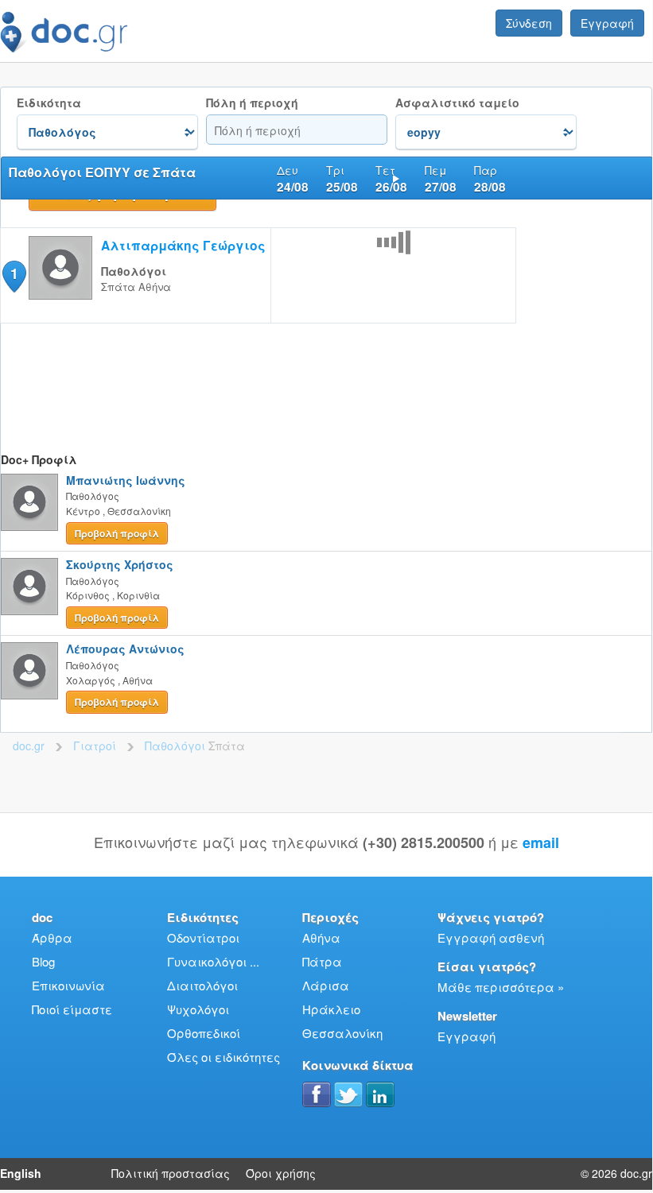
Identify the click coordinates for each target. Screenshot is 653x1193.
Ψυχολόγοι (198, 1009)
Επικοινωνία (68, 985)
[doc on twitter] (348, 1094)
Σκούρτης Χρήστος (119, 564)
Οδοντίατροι (203, 937)
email (541, 842)
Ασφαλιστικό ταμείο (457, 102)
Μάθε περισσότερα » (500, 986)
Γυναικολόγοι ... (213, 961)
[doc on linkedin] (380, 1094)
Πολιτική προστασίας (170, 1173)
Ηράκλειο (331, 1009)
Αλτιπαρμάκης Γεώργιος (183, 245)
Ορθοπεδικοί (203, 1033)
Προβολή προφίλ (117, 533)
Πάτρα (322, 961)
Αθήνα (321, 937)
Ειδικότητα (49, 102)
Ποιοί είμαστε (72, 1009)
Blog (43, 961)
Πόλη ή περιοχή (252, 102)
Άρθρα (52, 937)
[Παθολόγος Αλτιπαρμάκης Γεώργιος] (60, 294)
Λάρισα (325, 985)
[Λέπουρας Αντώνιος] (29, 670)
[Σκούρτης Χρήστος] (29, 586)
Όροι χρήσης (281, 1173)
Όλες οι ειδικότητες (223, 1056)
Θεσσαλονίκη (342, 1033)
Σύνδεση (529, 23)
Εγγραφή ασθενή (490, 937)
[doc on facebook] (316, 1094)
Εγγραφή (607, 23)
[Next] (396, 178)
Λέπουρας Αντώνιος (125, 649)
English (20, 1173)
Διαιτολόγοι (202, 985)
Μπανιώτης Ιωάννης (125, 480)
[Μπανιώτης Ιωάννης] (29, 502)
